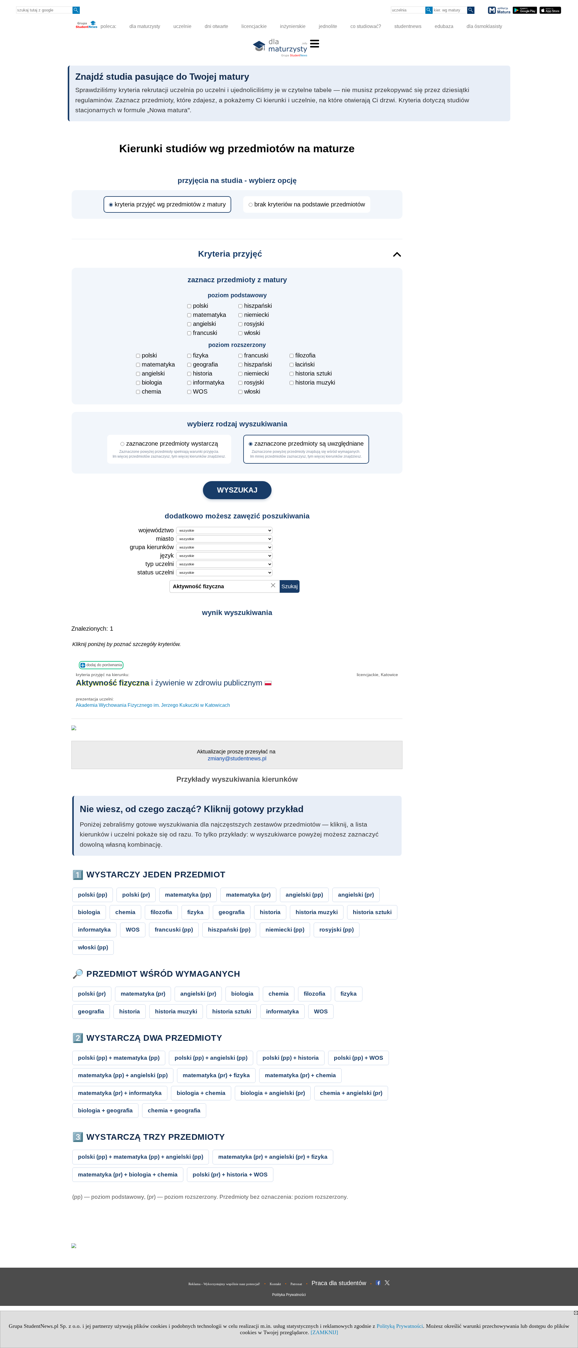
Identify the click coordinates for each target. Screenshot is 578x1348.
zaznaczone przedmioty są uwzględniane (307, 449)
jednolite (328, 26)
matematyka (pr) (248, 895)
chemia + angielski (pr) (351, 1093)
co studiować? (365, 26)
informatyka (208, 382)
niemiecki (256, 314)
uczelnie (182, 26)
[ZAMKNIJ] (324, 1332)
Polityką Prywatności (400, 1326)
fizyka (200, 355)
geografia (205, 364)
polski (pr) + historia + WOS (230, 1174)
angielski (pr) (356, 895)
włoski (252, 332)
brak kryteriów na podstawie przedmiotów (309, 204)
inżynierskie (293, 26)
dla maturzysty (144, 26)
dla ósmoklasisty (484, 26)
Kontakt (275, 1284)
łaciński (305, 364)
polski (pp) (92, 895)
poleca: (107, 26)
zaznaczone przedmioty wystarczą (169, 449)
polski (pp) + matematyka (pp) (119, 1058)
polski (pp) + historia (291, 1058)
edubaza (444, 26)
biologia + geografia (105, 1110)
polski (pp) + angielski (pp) (211, 1058)
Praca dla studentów (339, 1283)
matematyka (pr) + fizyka (216, 1075)
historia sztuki (313, 373)
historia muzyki (315, 382)
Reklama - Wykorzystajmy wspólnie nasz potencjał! (224, 1284)
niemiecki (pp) (285, 929)
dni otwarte (216, 26)
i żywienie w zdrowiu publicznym (170, 682)
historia (202, 373)
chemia (151, 391)
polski (200, 305)
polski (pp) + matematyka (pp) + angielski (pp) (140, 1157)
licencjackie (254, 26)
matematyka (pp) (188, 895)
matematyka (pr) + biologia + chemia (128, 1174)
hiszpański (258, 305)
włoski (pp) (93, 947)
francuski (205, 332)
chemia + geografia (174, 1110)
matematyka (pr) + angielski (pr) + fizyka (273, 1157)
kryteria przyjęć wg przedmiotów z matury (170, 204)
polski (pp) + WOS (358, 1058)
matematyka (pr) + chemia (300, 1075)
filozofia (305, 355)
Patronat (296, 1284)
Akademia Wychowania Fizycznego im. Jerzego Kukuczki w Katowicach (153, 705)
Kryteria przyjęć (230, 253)
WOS (200, 391)
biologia (152, 382)
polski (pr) (136, 895)
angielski (204, 323)
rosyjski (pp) (336, 929)
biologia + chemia (201, 1093)
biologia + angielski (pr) (273, 1093)
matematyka (209, 314)
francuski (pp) (174, 929)
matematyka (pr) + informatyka (120, 1093)
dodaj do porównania (103, 665)
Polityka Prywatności (289, 1295)
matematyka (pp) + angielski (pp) (123, 1075)
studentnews (407, 26)
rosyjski (254, 323)
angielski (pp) (304, 895)
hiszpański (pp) (229, 929)
